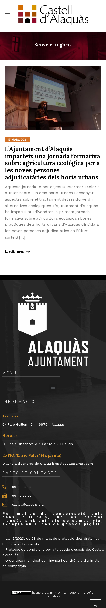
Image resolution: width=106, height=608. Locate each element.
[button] (53, 388)
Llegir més (14, 251)
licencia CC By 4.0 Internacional (56, 592)
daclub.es (53, 596)
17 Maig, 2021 (17, 139)
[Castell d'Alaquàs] (53, 14)
